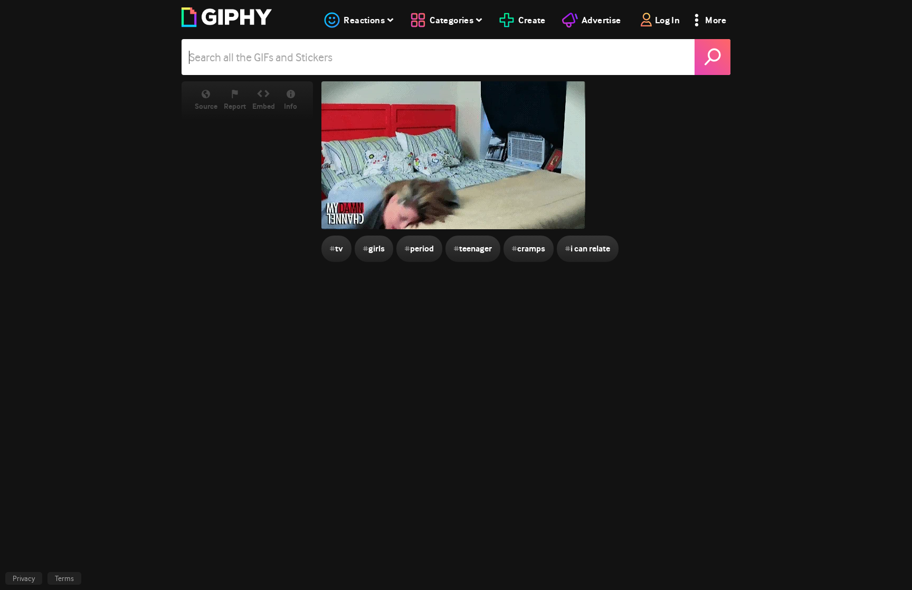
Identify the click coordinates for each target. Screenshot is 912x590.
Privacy (24, 578)
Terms (64, 578)
